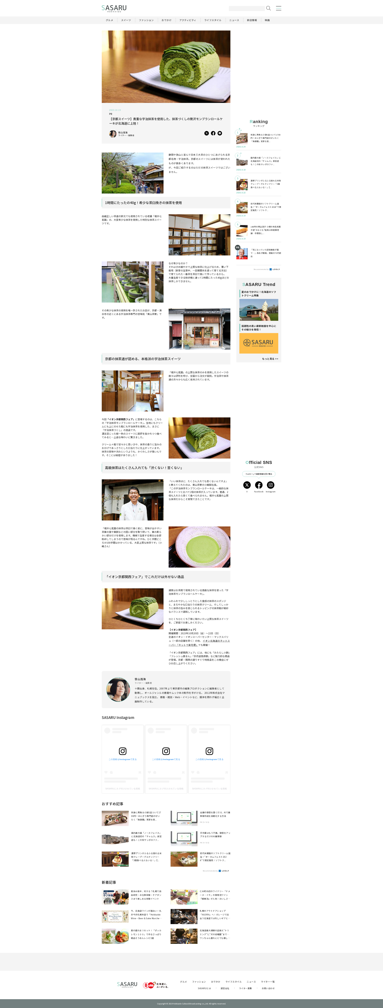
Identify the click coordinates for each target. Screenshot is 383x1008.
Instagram (271, 491)
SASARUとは (204, 988)
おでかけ (215, 981)
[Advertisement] (258, 49)
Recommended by (210, 871)
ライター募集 (245, 988)
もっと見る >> (270, 358)
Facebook (259, 491)
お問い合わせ (268, 988)
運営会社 (225, 988)
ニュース (251, 981)
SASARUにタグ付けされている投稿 (122, 788)
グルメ (183, 981)
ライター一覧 (268, 981)
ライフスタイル (233, 981)
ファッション (199, 981)
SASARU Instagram (118, 717)
